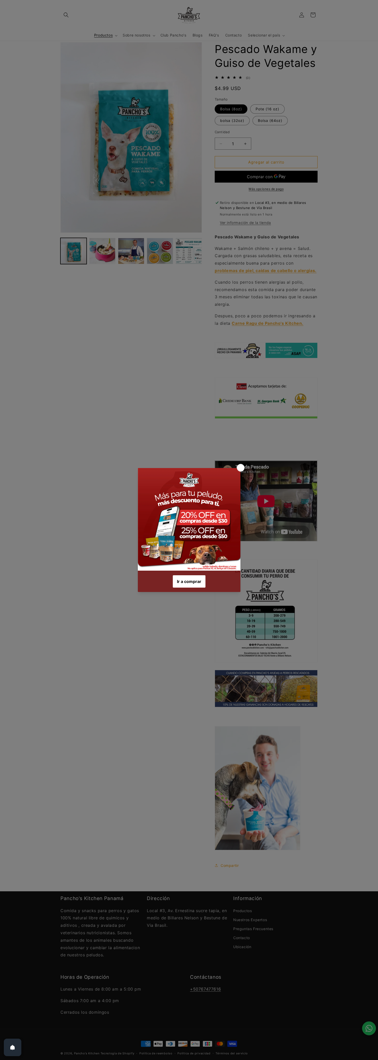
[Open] (12, 1047)
